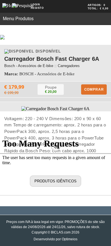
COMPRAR (94, 89)
